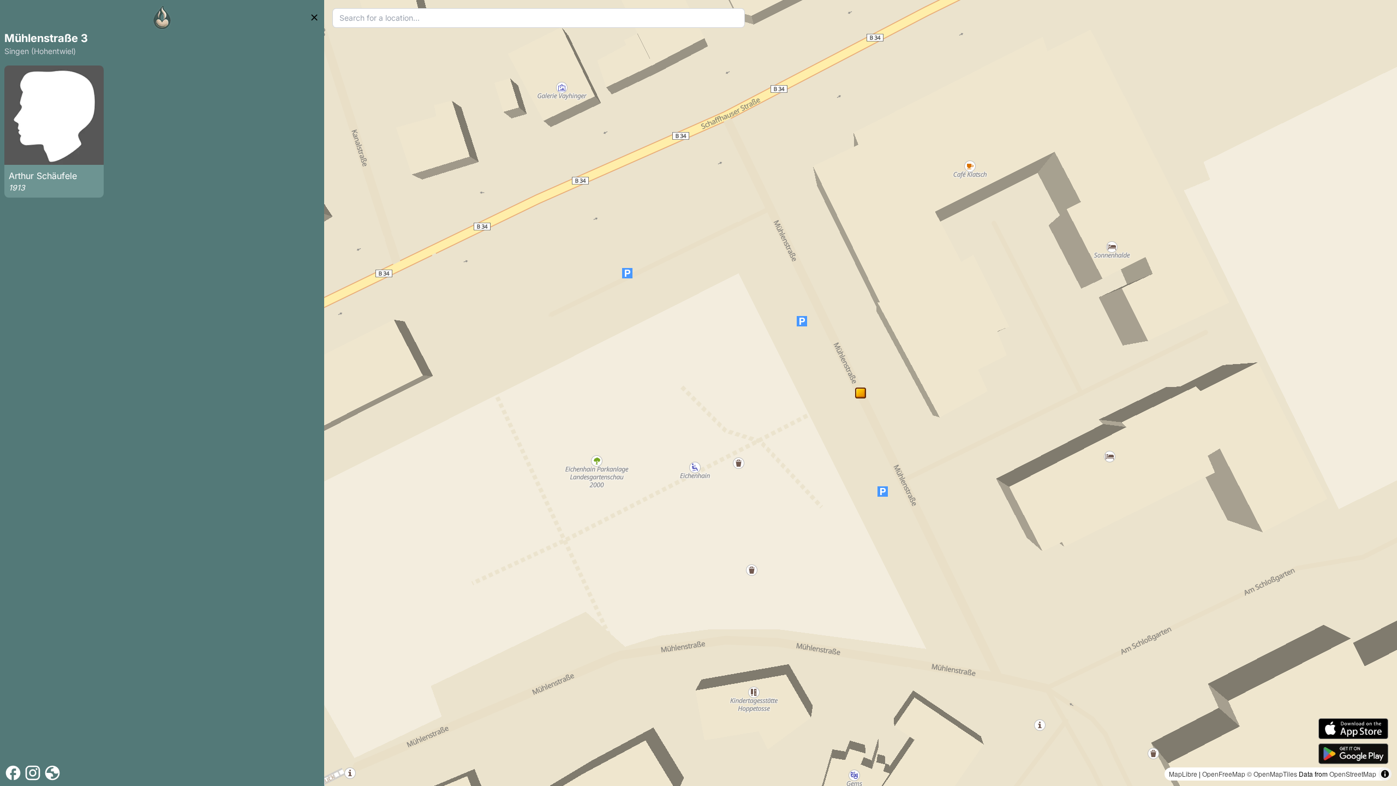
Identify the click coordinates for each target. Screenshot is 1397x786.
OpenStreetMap (1352, 773)
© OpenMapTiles (1272, 773)
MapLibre (1183, 773)
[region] (860, 393)
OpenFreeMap (1223, 773)
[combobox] (539, 18)
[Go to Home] (162, 17)
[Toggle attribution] (1385, 774)
